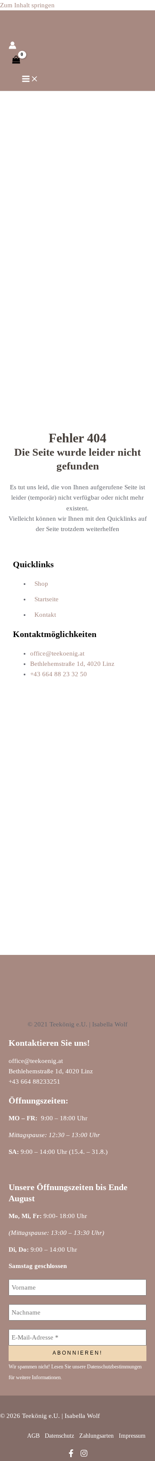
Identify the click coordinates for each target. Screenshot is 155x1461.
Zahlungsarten (96, 1436)
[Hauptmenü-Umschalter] (30, 79)
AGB (33, 1436)
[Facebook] (71, 1455)
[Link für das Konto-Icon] (12, 46)
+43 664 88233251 (34, 1081)
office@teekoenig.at (36, 1060)
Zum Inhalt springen (27, 5)
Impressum (132, 1436)
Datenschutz (59, 1436)
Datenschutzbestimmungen (114, 1367)
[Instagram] (84, 1455)
